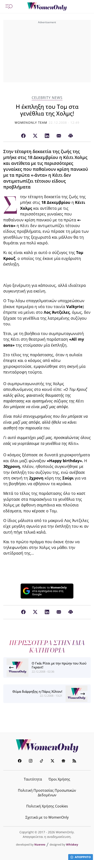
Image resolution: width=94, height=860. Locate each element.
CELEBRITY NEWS (47, 97)
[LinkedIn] (47, 135)
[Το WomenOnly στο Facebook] (20, 761)
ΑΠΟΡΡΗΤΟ (83, 857)
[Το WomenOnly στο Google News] (63, 761)
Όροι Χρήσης (59, 779)
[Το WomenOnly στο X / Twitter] (52, 761)
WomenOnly (47, 745)
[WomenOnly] (47, 6)
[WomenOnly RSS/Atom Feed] (74, 761)
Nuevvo (39, 844)
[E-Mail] (58, 135)
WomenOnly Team (31, 122)
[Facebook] (23, 135)
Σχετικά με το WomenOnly (47, 817)
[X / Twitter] (35, 135)
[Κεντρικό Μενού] (9, 6)
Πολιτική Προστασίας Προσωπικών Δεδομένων (47, 792)
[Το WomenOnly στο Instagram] (31, 761)
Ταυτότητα (33, 779)
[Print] (70, 135)
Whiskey (72, 844)
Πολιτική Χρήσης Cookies (47, 806)
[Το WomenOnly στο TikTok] (42, 761)
